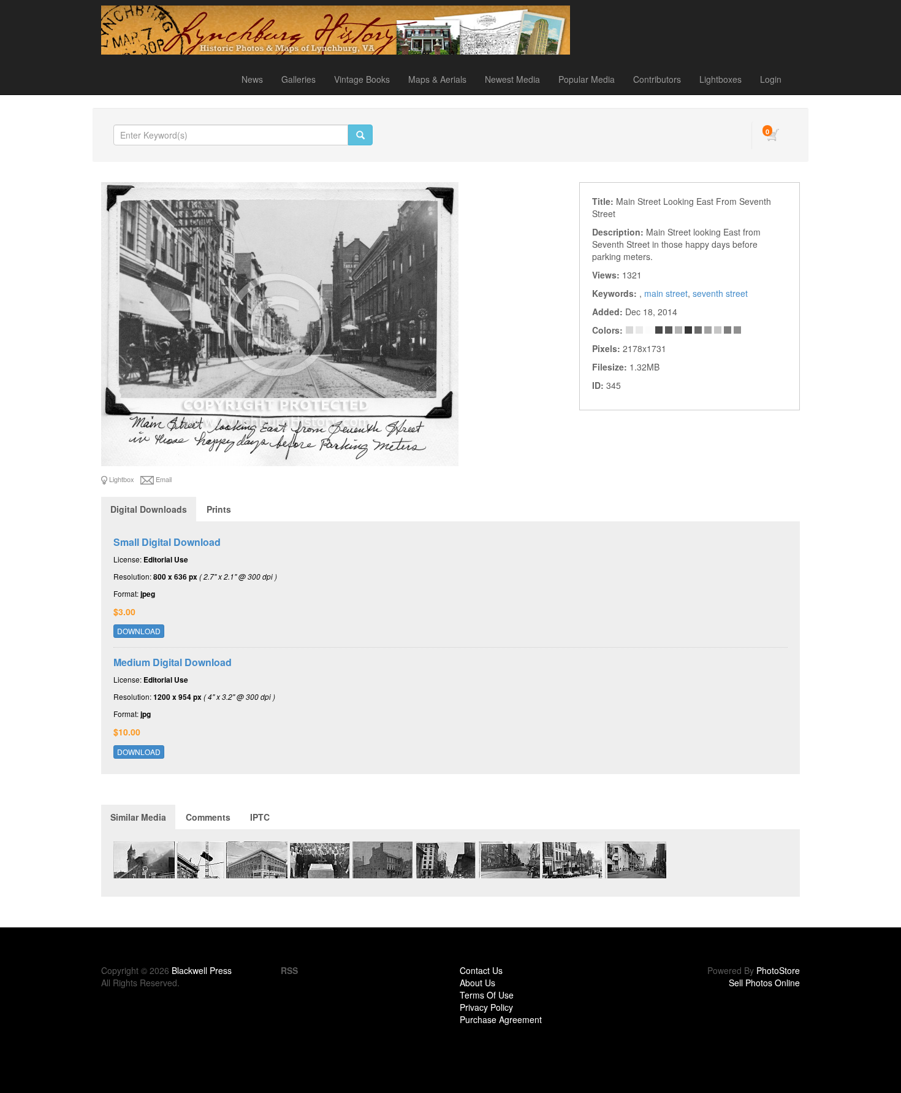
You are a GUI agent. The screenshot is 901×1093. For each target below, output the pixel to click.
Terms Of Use (487, 995)
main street (666, 293)
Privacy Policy (486, 1007)
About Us (477, 982)
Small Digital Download (167, 542)
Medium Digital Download (172, 662)
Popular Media (586, 79)
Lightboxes (720, 79)
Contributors (657, 79)
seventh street (720, 293)
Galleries (298, 79)
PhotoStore (778, 970)
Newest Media (512, 79)
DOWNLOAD (139, 631)
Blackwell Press (202, 970)
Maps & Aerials (437, 79)
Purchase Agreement (501, 1019)
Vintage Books (362, 79)
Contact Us (481, 970)
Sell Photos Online (764, 982)
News (252, 79)
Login (770, 79)
